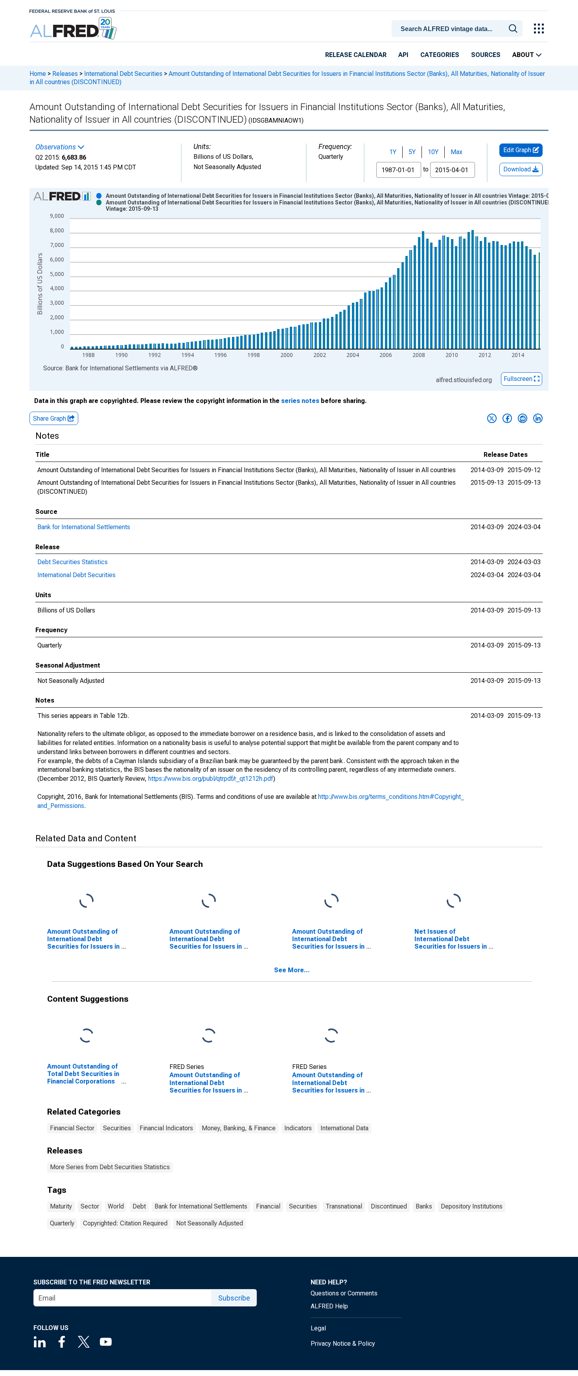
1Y (392, 152)
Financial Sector (72, 1128)
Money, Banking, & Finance (239, 1128)
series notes (300, 401)
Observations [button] (56, 147)
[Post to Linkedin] (538, 418)
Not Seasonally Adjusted (209, 1223)
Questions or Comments (344, 1293)
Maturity (61, 1206)
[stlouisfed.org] (72, 10)
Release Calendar (356, 55)
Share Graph (50, 418)
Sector (90, 1206)
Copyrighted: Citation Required (125, 1223)
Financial (268, 1206)
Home (37, 73)
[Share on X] (492, 418)
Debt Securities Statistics (72, 562)
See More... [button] (292, 970)
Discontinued (389, 1206)
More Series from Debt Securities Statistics (110, 1167)
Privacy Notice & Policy (343, 1343)
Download (517, 169)
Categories (439, 55)
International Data (344, 1128)
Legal (318, 1328)
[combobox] (458, 28)
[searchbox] (458, 29)
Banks (424, 1206)
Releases (65, 73)
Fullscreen (519, 379)
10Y (433, 152)
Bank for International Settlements (83, 527)
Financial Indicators (166, 1128)
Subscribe (234, 1298)
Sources (486, 55)
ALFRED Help (329, 1306)
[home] (74, 28)
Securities (117, 1128)
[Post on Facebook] (507, 418)
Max (456, 152)
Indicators (298, 1128)
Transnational (344, 1206)
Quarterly (62, 1223)
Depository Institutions (472, 1206)
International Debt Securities (123, 73)
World (116, 1206)
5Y (412, 152)
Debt (139, 1206)
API (403, 55)
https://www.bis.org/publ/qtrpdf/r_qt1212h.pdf (210, 778)
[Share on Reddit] (522, 418)
